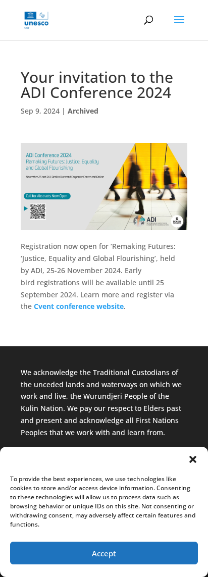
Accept (104, 553)
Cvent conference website (79, 306)
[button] (193, 459)
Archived (83, 111)
